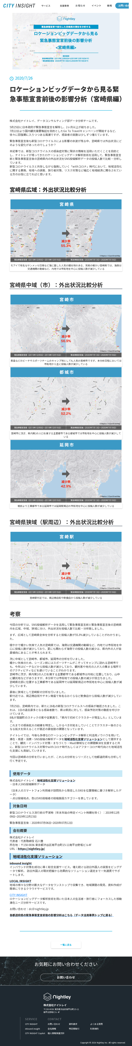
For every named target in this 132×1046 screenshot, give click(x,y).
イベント (97, 5)
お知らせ (80, 5)
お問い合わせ (125, 5)
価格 (109, 5)
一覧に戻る (66, 945)
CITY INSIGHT (18, 895)
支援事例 (64, 6)
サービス (45, 6)
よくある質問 (96, 1024)
